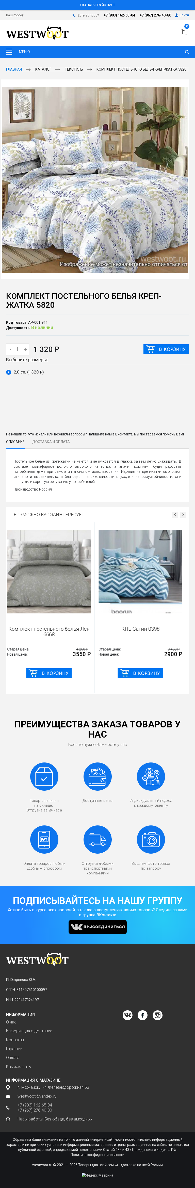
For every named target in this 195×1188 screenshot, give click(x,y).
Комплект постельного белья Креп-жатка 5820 (141, 69)
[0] (185, 32)
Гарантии (14, 1048)
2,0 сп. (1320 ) (29, 372)
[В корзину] (166, 349)
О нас (11, 1022)
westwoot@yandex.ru (37, 1096)
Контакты (15, 1039)
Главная (14, 69)
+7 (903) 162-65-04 (119, 15)
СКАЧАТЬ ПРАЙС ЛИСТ (97, 5)
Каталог (43, 69)
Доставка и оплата (51, 442)
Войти (184, 15)
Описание (15, 442)
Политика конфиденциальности (97, 1155)
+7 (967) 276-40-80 (155, 15)
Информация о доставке (29, 1031)
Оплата (12, 1057)
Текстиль (74, 69)
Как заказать (18, 1066)
